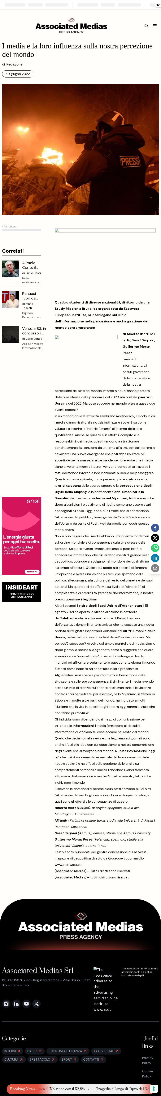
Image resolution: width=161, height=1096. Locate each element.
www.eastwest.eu (68, 864)
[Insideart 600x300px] (21, 592)
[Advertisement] (21, 427)
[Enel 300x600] (21, 536)
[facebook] (155, 528)
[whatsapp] (155, 548)
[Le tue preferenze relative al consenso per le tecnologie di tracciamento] (154, 1089)
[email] (155, 568)
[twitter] (155, 538)
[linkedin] (155, 558)
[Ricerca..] (146, 25)
